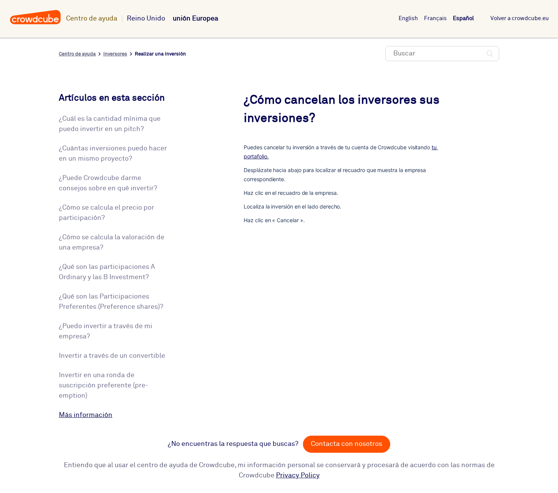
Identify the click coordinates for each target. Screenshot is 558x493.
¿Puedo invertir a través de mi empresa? (105, 331)
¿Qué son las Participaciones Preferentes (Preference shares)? (111, 301)
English (408, 18)
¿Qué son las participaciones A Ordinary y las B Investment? (107, 272)
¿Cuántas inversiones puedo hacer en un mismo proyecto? (113, 153)
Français (435, 18)
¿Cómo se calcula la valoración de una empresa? (111, 242)
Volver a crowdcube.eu (519, 18)
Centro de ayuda (91, 18)
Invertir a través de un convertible (112, 355)
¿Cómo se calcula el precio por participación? (106, 212)
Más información (85, 415)
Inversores (115, 54)
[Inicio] (35, 23)
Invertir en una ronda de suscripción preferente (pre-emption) (103, 385)
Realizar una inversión (160, 54)
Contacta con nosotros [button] (346, 444)
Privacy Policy (298, 475)
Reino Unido (146, 18)
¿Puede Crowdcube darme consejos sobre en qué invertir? (108, 183)
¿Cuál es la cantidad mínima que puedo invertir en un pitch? (110, 124)
